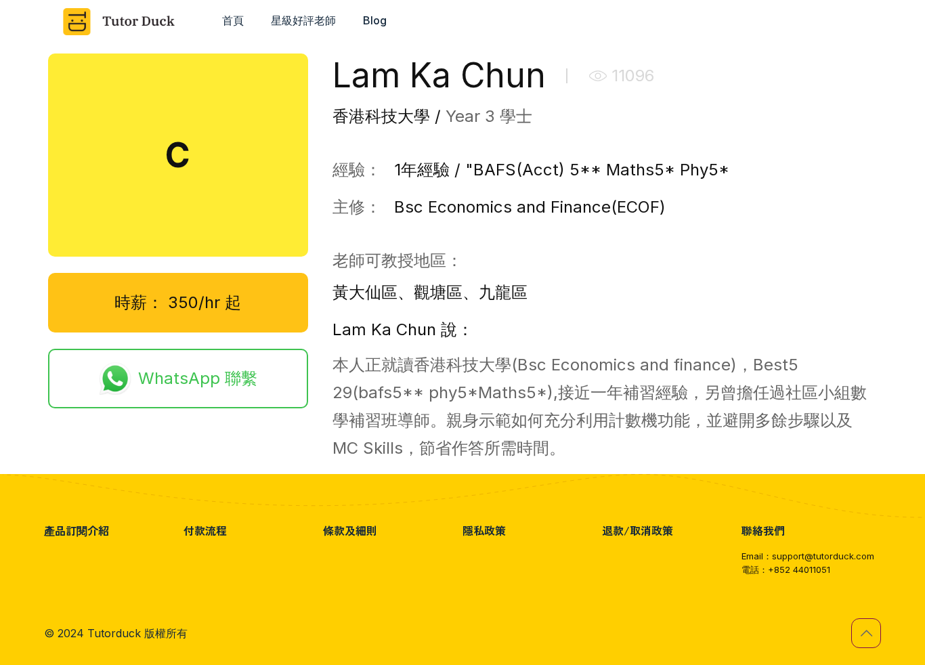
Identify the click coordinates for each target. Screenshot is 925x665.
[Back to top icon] (866, 633)
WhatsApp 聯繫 (197, 378)
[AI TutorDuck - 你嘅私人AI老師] (123, 20)
